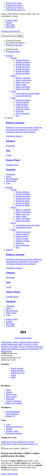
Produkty (9, 56)
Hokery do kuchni (23, 89)
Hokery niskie (21, 84)
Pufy (17, 116)
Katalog (9, 392)
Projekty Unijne (12, 431)
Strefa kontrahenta (13, 412)
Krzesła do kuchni (23, 67)
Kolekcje (9, 250)
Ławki (13, 375)
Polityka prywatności (14, 403)
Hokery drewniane (23, 87)
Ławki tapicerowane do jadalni (28, 93)
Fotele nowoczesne (23, 100)
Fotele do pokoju (22, 102)
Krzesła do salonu (23, 69)
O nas (8, 183)
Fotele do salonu (22, 107)
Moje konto (10, 25)
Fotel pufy (20, 111)
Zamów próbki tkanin (9, 474)
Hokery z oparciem (23, 78)
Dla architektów (12, 179)
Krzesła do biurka (22, 71)
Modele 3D (10, 416)
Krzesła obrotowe (22, 60)
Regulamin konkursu (14, 433)
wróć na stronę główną (23, 338)
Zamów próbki (11, 20)
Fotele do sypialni (22, 109)
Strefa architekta (12, 414)
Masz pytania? (11, 396)
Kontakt (9, 22)
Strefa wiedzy (11, 181)
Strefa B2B (10, 27)
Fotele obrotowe (22, 104)
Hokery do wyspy (23, 82)
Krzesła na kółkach (23, 62)
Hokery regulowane (23, 80)
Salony (8, 177)
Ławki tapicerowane (24, 96)
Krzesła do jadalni (23, 73)
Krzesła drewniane (23, 64)
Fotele (13, 377)
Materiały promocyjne (14, 427)
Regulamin (10, 399)
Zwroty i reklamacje (13, 401)
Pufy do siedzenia (22, 113)
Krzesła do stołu (17, 368)
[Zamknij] (2, 446)
